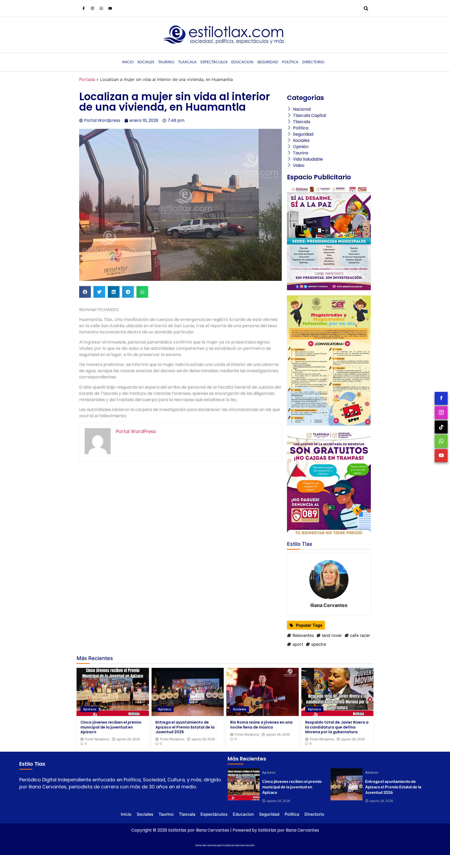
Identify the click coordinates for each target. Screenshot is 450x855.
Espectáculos (214, 62)
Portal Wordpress (97, 739)
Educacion (242, 62)
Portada (87, 79)
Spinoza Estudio (245, 845)
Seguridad (267, 62)
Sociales (146, 62)
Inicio (128, 62)
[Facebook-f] (83, 8)
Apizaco (89, 709)
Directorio (313, 62)
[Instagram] (92, 8)
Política (290, 62)
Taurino (166, 62)
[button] (85, 292)
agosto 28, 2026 (128, 739)
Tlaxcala (187, 62)
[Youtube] (110, 8)
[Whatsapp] (101, 8)
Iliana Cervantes (328, 605)
